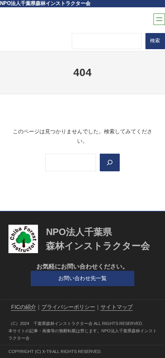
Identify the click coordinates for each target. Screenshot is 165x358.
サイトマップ (117, 307)
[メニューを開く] (159, 19)
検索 (155, 40)
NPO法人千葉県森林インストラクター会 (45, 3)
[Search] (110, 162)
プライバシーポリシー (68, 307)
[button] (83, 278)
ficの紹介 (23, 307)
